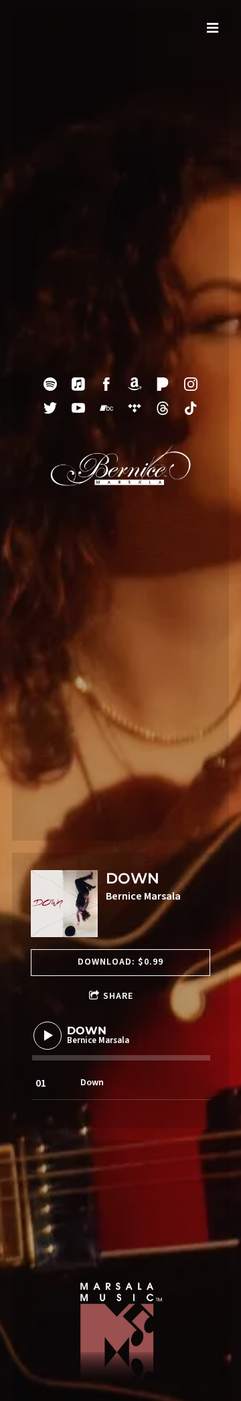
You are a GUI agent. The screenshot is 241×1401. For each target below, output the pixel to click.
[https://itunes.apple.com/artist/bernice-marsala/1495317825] (78, 384)
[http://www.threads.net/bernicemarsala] (162, 408)
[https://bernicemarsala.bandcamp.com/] (106, 408)
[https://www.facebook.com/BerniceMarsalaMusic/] (106, 384)
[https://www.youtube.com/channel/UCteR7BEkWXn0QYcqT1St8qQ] (78, 408)
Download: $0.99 (120, 962)
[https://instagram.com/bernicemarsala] (190, 384)
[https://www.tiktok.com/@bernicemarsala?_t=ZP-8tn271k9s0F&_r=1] (190, 408)
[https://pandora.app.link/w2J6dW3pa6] (162, 384)
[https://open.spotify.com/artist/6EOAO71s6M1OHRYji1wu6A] (50, 384)
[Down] (64, 903)
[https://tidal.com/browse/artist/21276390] (134, 408)
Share (118, 996)
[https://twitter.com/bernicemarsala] (50, 408)
